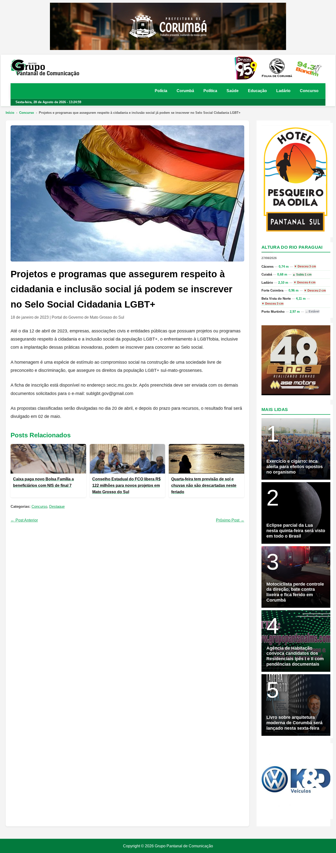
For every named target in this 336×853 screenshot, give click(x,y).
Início (10, 113)
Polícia (161, 91)
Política (210, 91)
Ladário (283, 91)
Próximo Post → (230, 520)
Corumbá (185, 91)
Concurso (309, 91)
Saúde (233, 91)
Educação (257, 91)
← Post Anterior (24, 520)
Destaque (57, 506)
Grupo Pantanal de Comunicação (184, 846)
